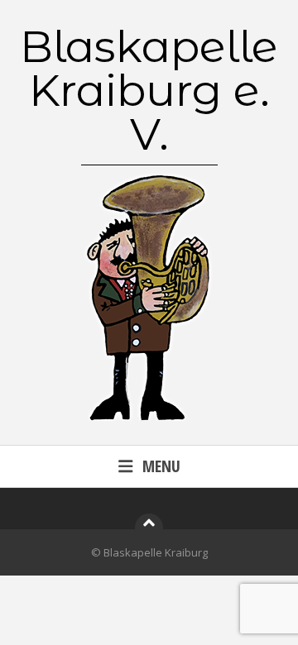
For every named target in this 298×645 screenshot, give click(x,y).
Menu (161, 466)
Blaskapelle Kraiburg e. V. (149, 90)
